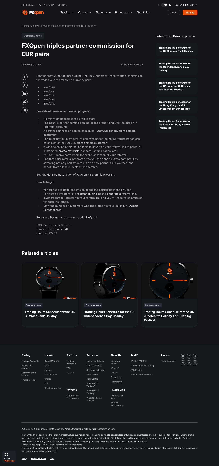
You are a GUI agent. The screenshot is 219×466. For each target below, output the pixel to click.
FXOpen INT (28, 441)
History (114, 372)
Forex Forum (92, 374)
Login (174, 12)
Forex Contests (168, 361)
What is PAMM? (138, 361)
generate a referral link (121, 193)
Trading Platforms (71, 362)
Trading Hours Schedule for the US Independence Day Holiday (175, 67)
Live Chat (42, 233)
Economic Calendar (95, 361)
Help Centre (92, 379)
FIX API (70, 372)
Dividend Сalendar (95, 370)
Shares (47, 379)
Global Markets (51, 361)
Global (62, 4)
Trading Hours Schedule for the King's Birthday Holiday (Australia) (175, 124)
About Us (142, 12)
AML (52, 459)
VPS (68, 368)
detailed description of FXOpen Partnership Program (80, 174)
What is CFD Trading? (92, 392)
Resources (122, 12)
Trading (65, 12)
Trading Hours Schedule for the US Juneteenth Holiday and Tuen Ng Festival (175, 86)
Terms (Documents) (38, 459)
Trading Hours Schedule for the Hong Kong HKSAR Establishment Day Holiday (175, 105)
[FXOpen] (33, 13)
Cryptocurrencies (52, 388)
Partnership (46, 4)
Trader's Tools (28, 380)
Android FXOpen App (117, 404)
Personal (28, 4)
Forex (47, 365)
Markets (83, 12)
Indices (47, 370)
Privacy (24, 459)
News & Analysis (94, 365)
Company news (30, 25)
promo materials (69, 150)
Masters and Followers (141, 374)
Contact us (116, 377)
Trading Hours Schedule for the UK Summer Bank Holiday (176, 49)
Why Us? (115, 368)
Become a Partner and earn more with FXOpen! (66, 217)
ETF (46, 383)
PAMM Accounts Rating (142, 365)
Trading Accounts (30, 361)
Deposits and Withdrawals (72, 396)
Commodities (50, 374)
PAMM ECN (136, 370)
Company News (115, 362)
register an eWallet (89, 193)
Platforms (101, 12)
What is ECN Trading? (92, 384)
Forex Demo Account (27, 366)
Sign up (190, 12)
